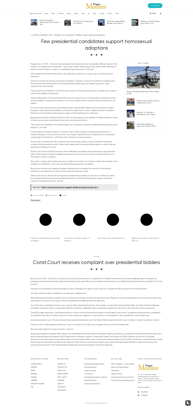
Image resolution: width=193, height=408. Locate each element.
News (53, 13)
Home (46, 13)
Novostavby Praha (90, 367)
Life (89, 13)
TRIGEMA (34, 367)
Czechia (109, 13)
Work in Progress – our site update (122, 364)
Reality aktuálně (90, 370)
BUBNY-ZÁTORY (63, 374)
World (69, 13)
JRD (32, 387)
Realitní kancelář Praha (92, 384)
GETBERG (34, 380)
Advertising (115, 370)
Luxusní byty (88, 374)
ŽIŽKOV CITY (62, 370)
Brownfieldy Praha (90, 380)
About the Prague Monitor (120, 367)
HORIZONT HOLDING (37, 384)
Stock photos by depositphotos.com (123, 380)
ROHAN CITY (62, 364)
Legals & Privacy (116, 374)
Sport (83, 13)
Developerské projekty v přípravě (95, 377)
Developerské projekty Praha (94, 364)
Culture (102, 13)
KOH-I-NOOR (62, 377)
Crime (117, 13)
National (64, 195)
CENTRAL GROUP (36, 364)
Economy (61, 13)
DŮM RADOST (62, 390)
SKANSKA (34, 374)
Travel (94, 13)
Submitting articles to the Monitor (122, 377)
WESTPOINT (61, 387)
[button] (155, 5)
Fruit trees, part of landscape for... (112, 238)
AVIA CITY (61, 384)
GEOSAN (34, 377)
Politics (76, 13)
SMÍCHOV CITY (62, 367)
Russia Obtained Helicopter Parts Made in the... (50, 22)
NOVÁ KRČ (61, 380)
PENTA (33, 370)
